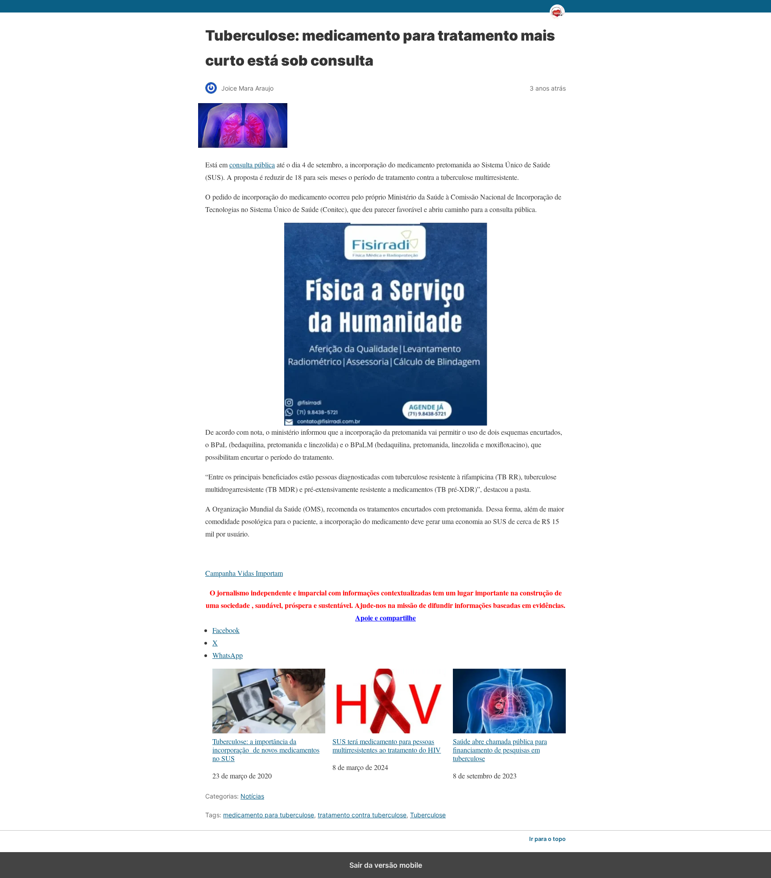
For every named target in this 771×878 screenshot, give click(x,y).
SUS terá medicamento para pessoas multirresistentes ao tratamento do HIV (386, 745)
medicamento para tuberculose (268, 815)
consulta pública (252, 164)
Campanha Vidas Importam (244, 573)
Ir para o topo (547, 839)
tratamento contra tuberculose (362, 815)
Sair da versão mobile (385, 865)
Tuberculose (428, 815)
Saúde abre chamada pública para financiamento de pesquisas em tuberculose (500, 749)
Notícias (252, 796)
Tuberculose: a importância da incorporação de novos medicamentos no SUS (265, 749)
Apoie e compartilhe (385, 617)
